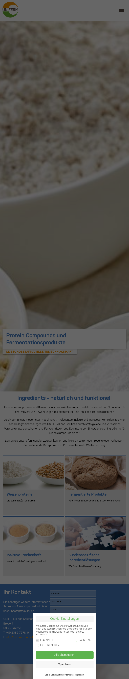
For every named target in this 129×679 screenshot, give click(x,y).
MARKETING (84, 640)
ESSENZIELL (46, 640)
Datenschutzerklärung (65, 675)
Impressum (79, 675)
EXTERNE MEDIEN (49, 645)
